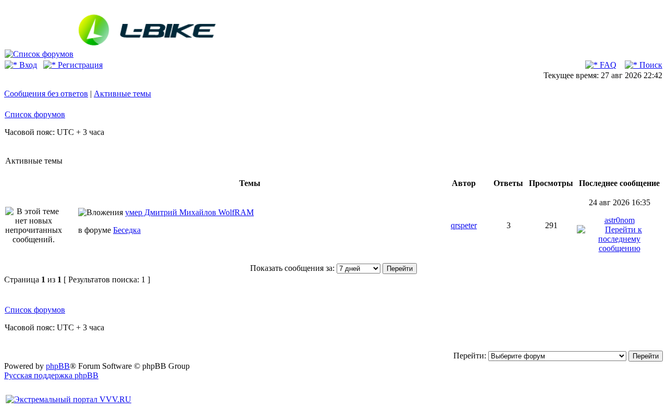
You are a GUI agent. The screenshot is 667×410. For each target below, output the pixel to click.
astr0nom (619, 220)
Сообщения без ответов (46, 93)
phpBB (58, 366)
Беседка (127, 230)
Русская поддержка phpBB (51, 375)
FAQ (607, 64)
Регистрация (79, 64)
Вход (27, 64)
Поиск (649, 64)
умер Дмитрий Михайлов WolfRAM (189, 212)
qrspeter (464, 225)
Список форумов (35, 114)
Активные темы (122, 93)
